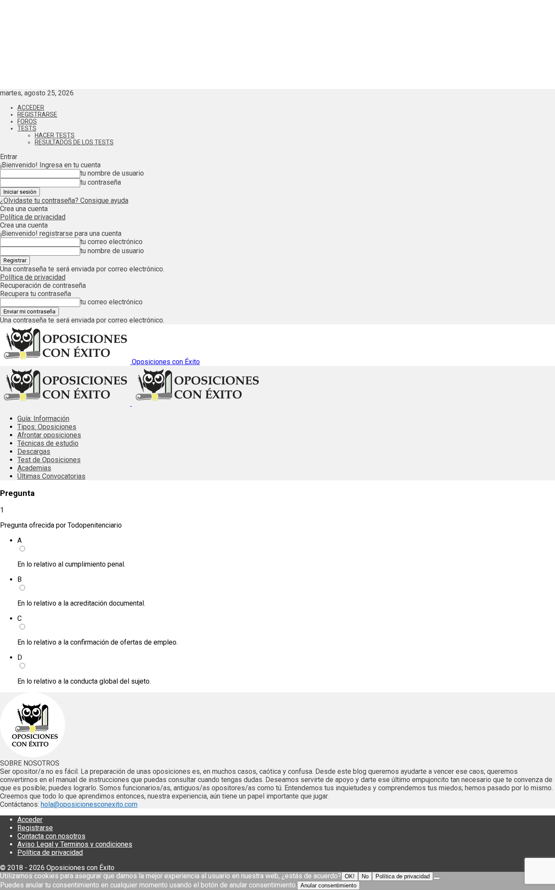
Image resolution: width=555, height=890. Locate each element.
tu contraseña (100, 182)
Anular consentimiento (328, 885)
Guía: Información (43, 418)
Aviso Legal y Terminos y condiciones (74, 844)
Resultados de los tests (74, 142)
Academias (34, 468)
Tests (26, 128)
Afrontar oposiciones (49, 435)
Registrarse (37, 114)
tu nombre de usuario (112, 173)
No (365, 876)
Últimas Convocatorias (51, 476)
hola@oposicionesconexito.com (89, 804)
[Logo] (66, 403)
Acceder (30, 107)
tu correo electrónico (111, 242)
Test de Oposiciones (49, 460)
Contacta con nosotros (51, 836)
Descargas (33, 451)
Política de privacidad (32, 217)
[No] (436, 878)
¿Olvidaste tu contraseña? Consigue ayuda (64, 200)
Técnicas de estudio (47, 443)
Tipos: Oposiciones (46, 427)
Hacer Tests (55, 135)
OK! (350, 876)
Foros (27, 121)
